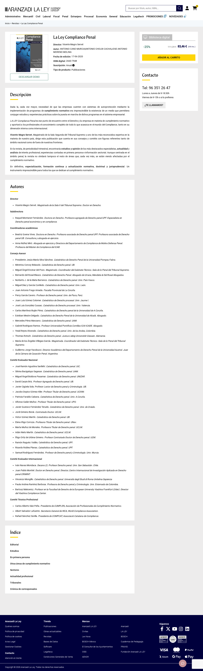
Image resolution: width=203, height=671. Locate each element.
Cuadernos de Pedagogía (132, 641)
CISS (84, 652)
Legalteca (48, 652)
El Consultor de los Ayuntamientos (97, 646)
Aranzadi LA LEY (89, 626)
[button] (156, 16)
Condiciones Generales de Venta (58, 657)
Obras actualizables (52, 631)
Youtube (174, 629)
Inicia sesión (187, 8)
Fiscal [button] (56, 16)
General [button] (113, 16)
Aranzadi (125, 626)
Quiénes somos (12, 626)
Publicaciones (50, 626)
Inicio (7, 23)
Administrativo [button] (13, 16)
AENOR (85, 657)
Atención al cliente (13, 658)
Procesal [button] (89, 16)
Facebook (161, 629)
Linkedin (187, 629)
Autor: (56, 49)
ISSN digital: (59, 61)
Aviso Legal (10, 641)
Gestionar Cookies (13, 646)
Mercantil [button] (28, 16)
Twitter (168, 629)
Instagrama (180, 629)
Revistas (47, 636)
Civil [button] (38, 16)
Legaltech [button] (138, 16)
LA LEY (124, 631)
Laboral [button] (47, 16)
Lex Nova (86, 636)
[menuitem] (13, 16)
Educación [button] (125, 16)
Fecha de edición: (62, 56)
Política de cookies (13, 636)
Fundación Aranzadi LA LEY (133, 652)
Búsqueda (179, 8)
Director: (57, 44)
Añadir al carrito (169, 57)
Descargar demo (29, 76)
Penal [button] (65, 16)
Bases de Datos (51, 641)
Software (48, 646)
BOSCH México (89, 641)
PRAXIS (124, 646)
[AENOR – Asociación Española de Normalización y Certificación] (172, 642)
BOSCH (124, 636)
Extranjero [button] (76, 16)
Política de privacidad (14, 631)
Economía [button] (101, 16)
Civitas (85, 631)
